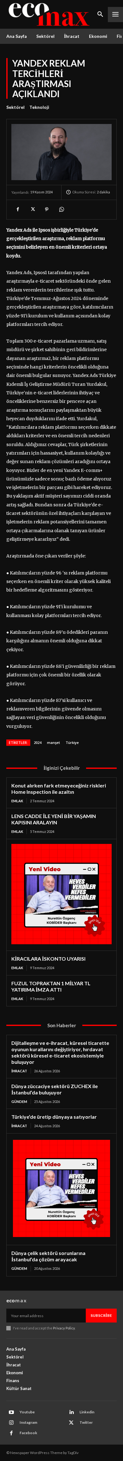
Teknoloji (39, 107)
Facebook (28, 1432)
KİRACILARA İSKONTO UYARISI (48, 959)
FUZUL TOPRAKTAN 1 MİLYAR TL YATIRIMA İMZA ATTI (51, 986)
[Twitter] (32, 209)
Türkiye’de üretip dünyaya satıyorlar (54, 1117)
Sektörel (15, 107)
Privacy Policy (64, 1328)
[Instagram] (11, 1423)
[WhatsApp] (61, 209)
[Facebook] (17, 209)
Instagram (28, 1422)
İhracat (19, 1071)
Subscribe (101, 1315)
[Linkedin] (71, 1412)
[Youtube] (11, 1412)
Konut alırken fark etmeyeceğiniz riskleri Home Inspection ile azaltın (58, 788)
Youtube (27, 1412)
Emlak (17, 801)
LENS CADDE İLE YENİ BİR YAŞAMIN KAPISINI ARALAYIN (53, 819)
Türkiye (72, 742)
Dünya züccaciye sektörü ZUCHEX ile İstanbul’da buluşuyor (54, 1089)
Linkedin (86, 1412)
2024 (37, 742)
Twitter (86, 1422)
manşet (53, 742)
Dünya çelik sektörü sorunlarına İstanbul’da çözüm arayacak (48, 1256)
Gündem (19, 1101)
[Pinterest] (46, 209)
